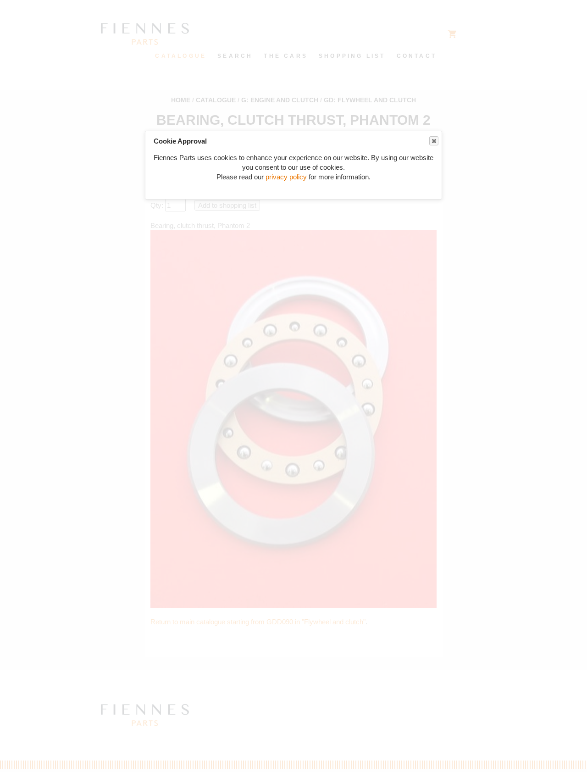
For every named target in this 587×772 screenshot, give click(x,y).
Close (433, 140)
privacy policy (286, 177)
